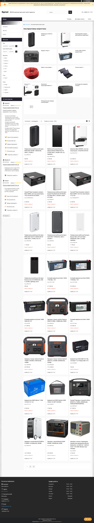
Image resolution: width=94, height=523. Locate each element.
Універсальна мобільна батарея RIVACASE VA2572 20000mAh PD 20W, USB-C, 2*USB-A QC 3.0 (33, 236)
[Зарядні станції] (31, 56)
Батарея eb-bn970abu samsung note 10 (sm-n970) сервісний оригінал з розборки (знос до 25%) (12, 118)
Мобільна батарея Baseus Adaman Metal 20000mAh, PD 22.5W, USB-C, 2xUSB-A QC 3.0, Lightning (56, 151)
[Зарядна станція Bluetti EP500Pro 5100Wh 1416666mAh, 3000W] (34, 429)
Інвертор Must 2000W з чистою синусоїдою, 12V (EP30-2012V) (79, 149)
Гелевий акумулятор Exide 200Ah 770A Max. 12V (80, 279)
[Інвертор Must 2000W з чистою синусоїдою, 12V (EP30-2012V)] (80, 136)
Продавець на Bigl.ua (47, 520)
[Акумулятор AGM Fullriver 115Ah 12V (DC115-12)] (34, 387)
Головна (69, 19)
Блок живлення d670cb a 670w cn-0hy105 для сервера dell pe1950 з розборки (12, 190)
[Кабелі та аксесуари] (31, 73)
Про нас (5, 30)
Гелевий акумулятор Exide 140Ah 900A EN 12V (34, 320)
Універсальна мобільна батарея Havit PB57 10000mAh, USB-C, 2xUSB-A (56, 236)
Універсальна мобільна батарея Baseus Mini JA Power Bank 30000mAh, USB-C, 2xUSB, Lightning (79, 237)
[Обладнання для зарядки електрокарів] (31, 106)
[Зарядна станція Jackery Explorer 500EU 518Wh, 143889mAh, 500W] (57, 306)
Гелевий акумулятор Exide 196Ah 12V (80, 320)
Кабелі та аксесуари (46, 67)
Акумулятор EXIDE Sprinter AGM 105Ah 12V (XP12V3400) (56, 401)
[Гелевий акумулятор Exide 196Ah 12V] (80, 306)
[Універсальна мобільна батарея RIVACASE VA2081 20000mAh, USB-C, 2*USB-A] (34, 136)
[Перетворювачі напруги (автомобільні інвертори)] (65, 39)
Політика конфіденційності (56, 521)
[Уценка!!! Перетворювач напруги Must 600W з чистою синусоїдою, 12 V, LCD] (80, 179)
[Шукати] (70, 12)
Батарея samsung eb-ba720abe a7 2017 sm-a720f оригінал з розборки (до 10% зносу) (12, 124)
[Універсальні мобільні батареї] (31, 39)
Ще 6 (5, 71)
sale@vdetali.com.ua (6, 506)
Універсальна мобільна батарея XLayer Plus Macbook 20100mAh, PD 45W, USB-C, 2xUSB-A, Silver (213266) (56, 194)
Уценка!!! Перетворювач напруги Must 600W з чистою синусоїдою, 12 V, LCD (80, 193)
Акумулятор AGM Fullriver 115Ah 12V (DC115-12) (33, 401)
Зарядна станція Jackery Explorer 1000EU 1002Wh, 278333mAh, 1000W (34, 360)
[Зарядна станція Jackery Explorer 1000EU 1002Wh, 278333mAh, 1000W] (34, 346)
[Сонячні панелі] (65, 73)
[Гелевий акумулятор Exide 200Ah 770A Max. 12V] (80, 265)
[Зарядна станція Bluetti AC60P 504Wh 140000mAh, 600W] (57, 429)
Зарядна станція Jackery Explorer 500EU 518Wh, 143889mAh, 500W (57, 320)
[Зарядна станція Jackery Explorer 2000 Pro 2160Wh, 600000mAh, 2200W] (57, 346)
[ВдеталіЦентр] (5, 12)
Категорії (28, 24)
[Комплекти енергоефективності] (31, 90)
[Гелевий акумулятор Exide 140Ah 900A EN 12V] (34, 306)
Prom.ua (54, 518)
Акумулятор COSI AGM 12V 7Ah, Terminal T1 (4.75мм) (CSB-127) (79, 359)
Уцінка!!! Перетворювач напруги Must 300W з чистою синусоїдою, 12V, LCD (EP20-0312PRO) (34, 193)
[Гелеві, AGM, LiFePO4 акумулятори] (65, 56)
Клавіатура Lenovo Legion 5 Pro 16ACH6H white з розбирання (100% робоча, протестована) (12, 169)
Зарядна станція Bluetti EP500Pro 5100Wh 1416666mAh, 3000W (34, 442)
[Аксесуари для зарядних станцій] (65, 90)
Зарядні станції (45, 50)
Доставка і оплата (79, 19)
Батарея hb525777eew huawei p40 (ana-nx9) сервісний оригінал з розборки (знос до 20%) (12, 130)
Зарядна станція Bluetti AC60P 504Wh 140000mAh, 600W (56, 442)
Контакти (5, 26)
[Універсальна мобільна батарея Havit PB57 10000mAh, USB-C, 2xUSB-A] (57, 222)
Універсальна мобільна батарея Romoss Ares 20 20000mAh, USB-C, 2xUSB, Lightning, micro (33, 279)
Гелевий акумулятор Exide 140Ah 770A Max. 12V (57, 279)
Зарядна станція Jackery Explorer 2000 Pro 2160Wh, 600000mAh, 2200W (57, 360)
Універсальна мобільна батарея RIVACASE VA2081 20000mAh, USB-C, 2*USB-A (33, 150)
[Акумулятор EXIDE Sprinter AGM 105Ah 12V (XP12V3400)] (57, 387)
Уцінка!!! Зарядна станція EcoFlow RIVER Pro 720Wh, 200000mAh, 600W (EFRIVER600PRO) (80, 402)
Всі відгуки (6, 215)
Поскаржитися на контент (44, 521)
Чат (89, 519)
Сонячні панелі (79, 67)
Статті (89, 19)
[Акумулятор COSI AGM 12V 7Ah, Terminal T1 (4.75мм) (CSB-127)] (80, 346)
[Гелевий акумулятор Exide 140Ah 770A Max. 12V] (57, 265)
